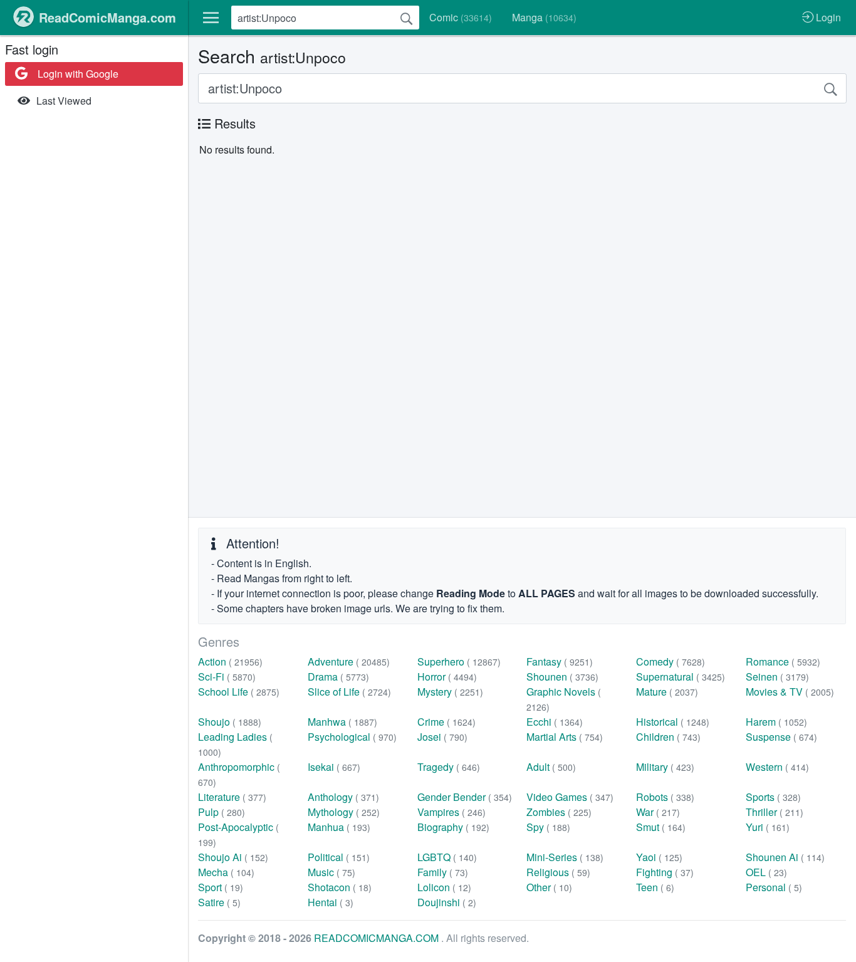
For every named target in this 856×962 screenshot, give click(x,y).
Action (230, 661)
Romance (783, 661)
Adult (551, 767)
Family (442, 872)
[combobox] (325, 17)
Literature (232, 797)
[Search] (406, 17)
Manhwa (342, 721)
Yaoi (659, 857)
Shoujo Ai (233, 857)
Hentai (330, 902)
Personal (774, 887)
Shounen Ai (785, 857)
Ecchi (554, 721)
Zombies (559, 812)
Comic (460, 17)
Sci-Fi (227, 676)
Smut (661, 827)
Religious (558, 872)
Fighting (665, 872)
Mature (667, 691)
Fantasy (559, 661)
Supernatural (680, 676)
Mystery (450, 691)
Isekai (334, 767)
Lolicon (444, 887)
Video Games (569, 797)
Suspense (781, 736)
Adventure (349, 661)
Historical (672, 721)
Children (668, 736)
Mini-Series (564, 857)
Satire (219, 902)
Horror (447, 676)
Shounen (562, 676)
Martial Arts (564, 736)
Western (777, 767)
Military (665, 767)
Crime (446, 721)
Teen (655, 887)
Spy (548, 827)
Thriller (774, 812)
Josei (442, 736)
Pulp (221, 812)
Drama (338, 676)
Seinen (777, 676)
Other (549, 887)
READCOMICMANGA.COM (377, 938)
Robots (665, 797)
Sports (773, 797)
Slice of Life (349, 691)
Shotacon (340, 887)
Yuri (768, 827)
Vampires (451, 812)
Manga (544, 17)
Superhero (459, 661)
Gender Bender (464, 797)
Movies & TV (790, 691)
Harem (776, 721)
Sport (220, 887)
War (658, 812)
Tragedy (448, 767)
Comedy (670, 661)
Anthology (343, 797)
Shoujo (229, 721)
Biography (453, 827)
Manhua (339, 827)
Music (331, 872)
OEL (766, 872)
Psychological (352, 736)
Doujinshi (446, 902)
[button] (211, 17)
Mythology (344, 812)
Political (339, 857)
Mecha (226, 872)
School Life (238, 691)
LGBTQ (447, 857)
